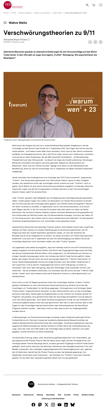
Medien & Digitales (25, 13)
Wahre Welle (57, 13)
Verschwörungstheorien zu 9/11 (76, 13)
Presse (76, 395)
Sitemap (40, 395)
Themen (6, 13)
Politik (14, 13)
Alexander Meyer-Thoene (17, 39)
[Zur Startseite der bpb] (13, 8)
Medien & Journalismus (42, 13)
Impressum (16, 395)
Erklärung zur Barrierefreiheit (53, 399)
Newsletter (50, 395)
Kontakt (67, 395)
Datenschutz (29, 395)
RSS (59, 395)
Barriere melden (88, 395)
